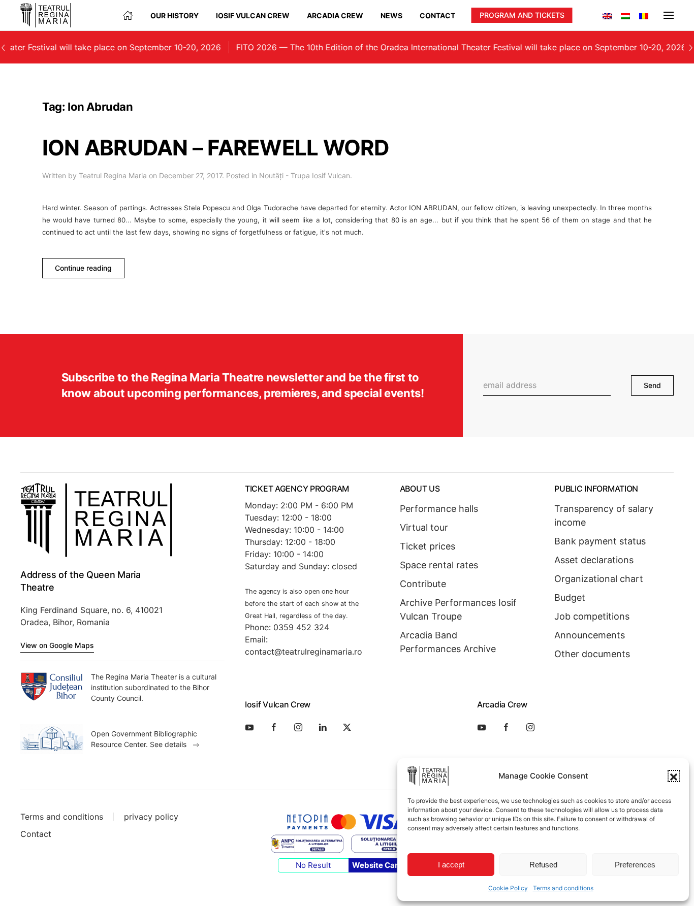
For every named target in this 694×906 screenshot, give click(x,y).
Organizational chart (598, 578)
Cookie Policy (508, 888)
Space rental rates (439, 565)
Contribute (423, 583)
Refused (543, 864)
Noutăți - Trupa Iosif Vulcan (304, 175)
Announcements (589, 635)
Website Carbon (382, 865)
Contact (437, 15)
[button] (674, 776)
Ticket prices (427, 546)
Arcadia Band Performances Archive (448, 642)
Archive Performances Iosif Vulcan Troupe (458, 609)
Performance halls (439, 508)
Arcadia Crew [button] (335, 15)
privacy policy (151, 817)
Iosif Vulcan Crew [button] (253, 15)
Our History (174, 15)
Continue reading (83, 268)
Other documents (592, 654)
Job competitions (591, 616)
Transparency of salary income (603, 515)
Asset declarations (594, 560)
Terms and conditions (563, 888)
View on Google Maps (57, 645)
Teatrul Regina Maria (113, 175)
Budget (569, 597)
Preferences (635, 864)
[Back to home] (45, 15)
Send (652, 385)
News (391, 15)
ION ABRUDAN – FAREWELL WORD (216, 147)
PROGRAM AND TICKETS (522, 15)
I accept (451, 864)
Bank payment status (600, 541)
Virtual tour (424, 527)
